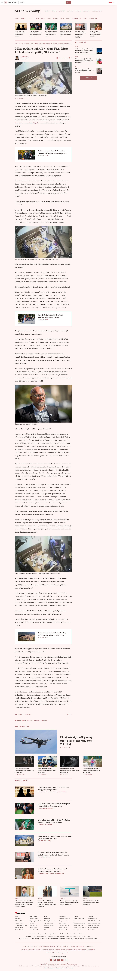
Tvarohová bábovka (64, 925)
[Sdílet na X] (71, 714)
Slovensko (29, 720)
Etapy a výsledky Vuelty (36, 921)
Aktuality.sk (33, 123)
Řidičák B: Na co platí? (94, 925)
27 (71, 58)
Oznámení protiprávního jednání (31, 950)
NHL (45, 930)
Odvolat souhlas (50, 953)
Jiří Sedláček (46, 840)
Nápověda (46, 946)
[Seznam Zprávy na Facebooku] (51, 960)
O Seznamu (33, 946)
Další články (89, 77)
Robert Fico (37, 720)
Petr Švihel (53, 792)
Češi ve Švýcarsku (78, 925)
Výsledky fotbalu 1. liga (50, 921)
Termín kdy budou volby (21, 925)
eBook (59, 58)
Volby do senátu (19, 928)
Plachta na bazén (41, 936)
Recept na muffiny (64, 921)
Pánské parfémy (92, 939)
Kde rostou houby (59, 934)
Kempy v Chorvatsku (79, 919)
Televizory (76, 939)
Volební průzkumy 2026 (21, 921)
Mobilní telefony (34, 939)
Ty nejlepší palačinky (64, 919)
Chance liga (47, 919)
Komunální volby (19, 930)
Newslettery (91, 950)
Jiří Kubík (44, 792)
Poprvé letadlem (78, 921)
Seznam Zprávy (46, 824)
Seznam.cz (111, 2)
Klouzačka (62, 936)
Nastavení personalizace (63, 953)
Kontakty (53, 946)
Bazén (34, 936)
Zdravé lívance (62, 923)
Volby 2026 (18, 919)
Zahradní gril (82, 936)
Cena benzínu (68, 934)
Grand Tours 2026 (34, 930)
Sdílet (66, 58)
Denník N (18, 123)
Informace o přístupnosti (86, 946)
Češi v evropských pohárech (80, 934)
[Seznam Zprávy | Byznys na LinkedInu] (66, 960)
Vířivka (88, 936)
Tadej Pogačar (33, 925)
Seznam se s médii (71, 950)
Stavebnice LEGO (44, 939)
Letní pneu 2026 (92, 919)
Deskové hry (69, 939)
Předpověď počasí (49, 934)
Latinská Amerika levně (80, 928)
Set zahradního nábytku (72, 936)
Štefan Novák (60, 873)
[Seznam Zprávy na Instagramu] (58, 960)
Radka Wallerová (47, 873)
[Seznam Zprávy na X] (55, 960)
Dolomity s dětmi (78, 930)
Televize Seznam (60, 950)
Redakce (59, 946)
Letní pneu (62, 939)
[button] (21, 26)
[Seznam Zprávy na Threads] (62, 960)
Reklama (65, 946)
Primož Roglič (33, 928)
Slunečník (56, 936)
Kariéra (40, 946)
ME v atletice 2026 (49, 925)
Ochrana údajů (73, 946)
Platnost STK (91, 930)
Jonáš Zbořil (46, 857)
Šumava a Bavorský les (79, 923)
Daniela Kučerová (47, 808)
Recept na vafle (63, 928)
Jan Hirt (32, 923)
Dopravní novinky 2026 (94, 923)
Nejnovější (80, 42)
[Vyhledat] (68, 2)
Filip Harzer (24, 56)
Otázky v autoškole (93, 928)
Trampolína (50, 936)
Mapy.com (41, 934)
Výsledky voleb (19, 923)
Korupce (44, 720)
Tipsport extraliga (48, 923)
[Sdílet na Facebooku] (68, 714)
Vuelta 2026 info (34, 919)
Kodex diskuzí (82, 950)
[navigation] (2, 2)
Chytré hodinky (83, 939)
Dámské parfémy (54, 939)
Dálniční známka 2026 (94, 921)
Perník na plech (63, 930)
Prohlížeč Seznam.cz (48, 950)
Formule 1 (46, 928)
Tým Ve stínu (62, 792)
